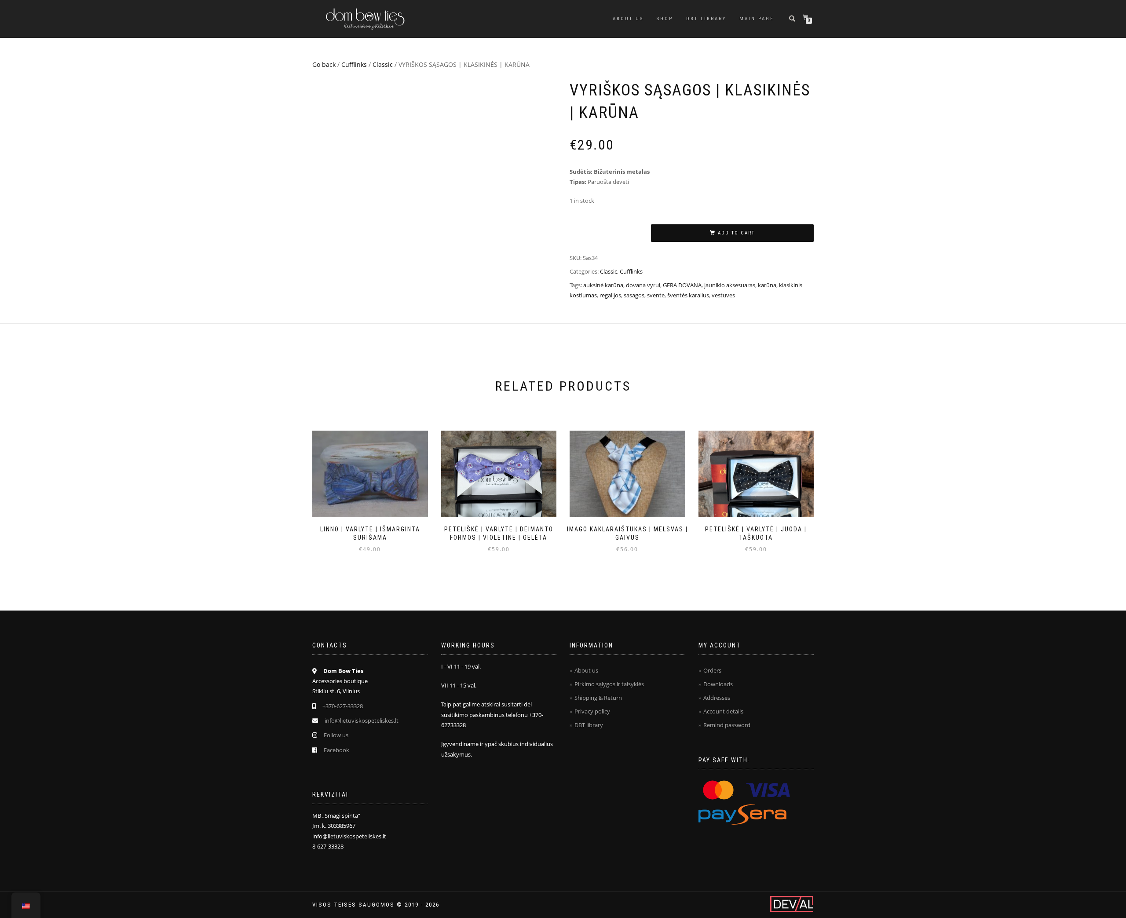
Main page (756, 19)
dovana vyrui (643, 285)
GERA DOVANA (682, 285)
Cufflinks (354, 64)
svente (656, 295)
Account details (723, 711)
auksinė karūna (603, 285)
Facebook (336, 750)
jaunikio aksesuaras (729, 285)
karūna (767, 285)
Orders (712, 670)
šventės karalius (688, 295)
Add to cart (736, 233)
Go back (324, 64)
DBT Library (706, 19)
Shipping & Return (598, 698)
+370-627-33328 (342, 706)
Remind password (726, 725)
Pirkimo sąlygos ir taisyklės (609, 684)
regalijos (610, 295)
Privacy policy (592, 711)
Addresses (716, 698)
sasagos (634, 295)
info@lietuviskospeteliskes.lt (361, 720)
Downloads (718, 684)
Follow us (336, 735)
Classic (383, 64)
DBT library (588, 725)
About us (628, 19)
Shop (665, 19)
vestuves (723, 295)
